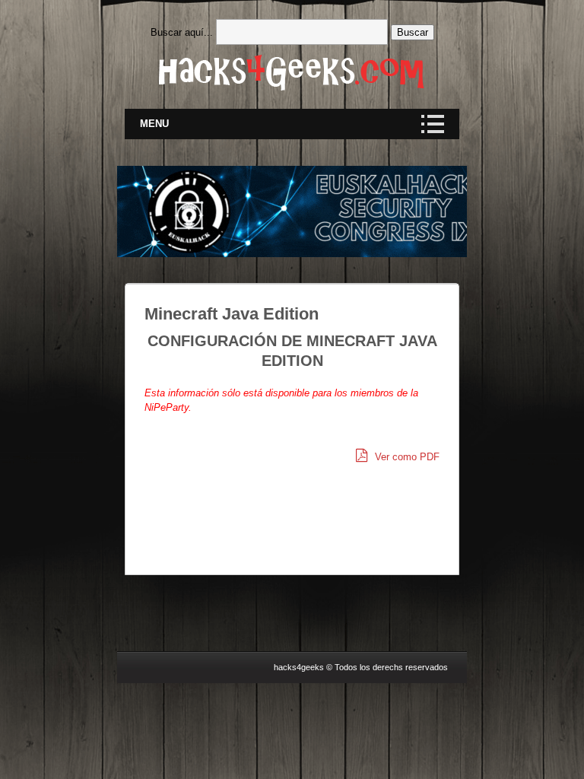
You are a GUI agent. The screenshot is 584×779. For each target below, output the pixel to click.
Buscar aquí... (182, 32)
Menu (154, 123)
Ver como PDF (406, 457)
